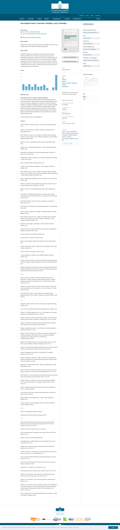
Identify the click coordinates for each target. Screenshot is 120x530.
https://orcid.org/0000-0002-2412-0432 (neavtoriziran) (35, 33)
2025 (63, 77)
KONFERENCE (57, 19)
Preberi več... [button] (76, 527)
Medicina (64, 79)
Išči (99, 19)
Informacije (77, 19)
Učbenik (64, 81)
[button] (91, 97)
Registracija (81, 15)
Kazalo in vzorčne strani (71, 61)
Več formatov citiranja (67, 143)
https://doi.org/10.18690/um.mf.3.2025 (32, 37)
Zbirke (47, 19)
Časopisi (67, 19)
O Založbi (30, 19)
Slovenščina (97, 15)
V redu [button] (113, 527)
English (92, 15)
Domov (22, 19)
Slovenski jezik (65, 86)
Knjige (40, 19)
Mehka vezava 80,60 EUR (69, 57)
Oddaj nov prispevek (88, 24)
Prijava (87, 15)
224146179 (64, 109)
